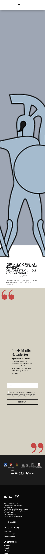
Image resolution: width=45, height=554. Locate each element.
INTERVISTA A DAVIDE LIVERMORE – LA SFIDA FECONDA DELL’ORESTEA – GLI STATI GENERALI (21, 283)
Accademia (8, 531)
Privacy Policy (29, 392)
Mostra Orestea (9, 536)
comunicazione (12, 276)
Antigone (7, 545)
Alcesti (6, 548)
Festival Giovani (9, 534)
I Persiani (7, 551)
